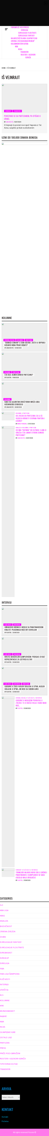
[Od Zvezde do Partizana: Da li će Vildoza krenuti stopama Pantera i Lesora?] (8, 416)
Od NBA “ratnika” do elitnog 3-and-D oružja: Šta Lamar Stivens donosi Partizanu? (31, 433)
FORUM (13, 27)
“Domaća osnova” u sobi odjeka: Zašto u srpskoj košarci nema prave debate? (25, 344)
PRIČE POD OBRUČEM (10, 1053)
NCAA (20, 49)
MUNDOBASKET (7, 1011)
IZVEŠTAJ (19, 38)
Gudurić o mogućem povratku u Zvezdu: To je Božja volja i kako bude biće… (31, 703)
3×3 (1, 905)
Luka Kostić (9, 122)
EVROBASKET (6, 952)
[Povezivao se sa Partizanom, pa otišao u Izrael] (24, 98)
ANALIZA (18, 427)
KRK (2, 1005)
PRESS (26, 27)
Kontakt (5, 1117)
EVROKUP (31, 41)
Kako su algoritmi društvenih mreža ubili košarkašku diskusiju (22, 403)
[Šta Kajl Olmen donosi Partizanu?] (24, 367)
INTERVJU (21, 43)
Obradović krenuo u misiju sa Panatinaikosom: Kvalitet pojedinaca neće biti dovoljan (24, 628)
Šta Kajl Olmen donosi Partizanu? (19, 374)
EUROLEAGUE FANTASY (26, 35)
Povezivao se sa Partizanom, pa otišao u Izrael (22, 117)
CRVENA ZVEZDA (17, 41)
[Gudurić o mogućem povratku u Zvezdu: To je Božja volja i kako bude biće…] (8, 781)
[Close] (45, 3)
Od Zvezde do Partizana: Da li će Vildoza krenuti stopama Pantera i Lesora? (30, 418)
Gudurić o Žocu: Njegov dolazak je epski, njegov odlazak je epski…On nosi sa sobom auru (25, 687)
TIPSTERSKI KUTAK (9, 1064)
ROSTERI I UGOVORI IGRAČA (28, 56)
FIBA (26, 43)
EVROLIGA (24, 30)
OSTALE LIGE (6, 1037)
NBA (16, 46)
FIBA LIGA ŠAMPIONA (9, 974)
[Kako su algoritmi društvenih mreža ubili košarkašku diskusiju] (24, 396)
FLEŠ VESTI (20, 27)
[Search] (42, 29)
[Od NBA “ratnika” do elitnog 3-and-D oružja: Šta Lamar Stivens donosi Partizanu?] (8, 511)
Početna (5, 1121)
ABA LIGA (26, 38)
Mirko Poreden (22, 424)
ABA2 (2, 915)
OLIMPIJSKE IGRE (7, 1032)
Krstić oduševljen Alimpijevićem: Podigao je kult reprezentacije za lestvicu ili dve (25, 658)
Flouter (9, 377)
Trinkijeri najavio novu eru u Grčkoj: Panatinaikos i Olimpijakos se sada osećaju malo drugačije (31, 875)
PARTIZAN (33, 38)
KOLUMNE (14, 43)
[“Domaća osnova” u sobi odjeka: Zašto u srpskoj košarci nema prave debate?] (24, 337)
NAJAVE (13, 38)
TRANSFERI (24, 52)
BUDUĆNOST (6, 926)
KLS (1, 995)
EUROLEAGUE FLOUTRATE (27, 32)
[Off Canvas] (6, 29)
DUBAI (25, 41)
